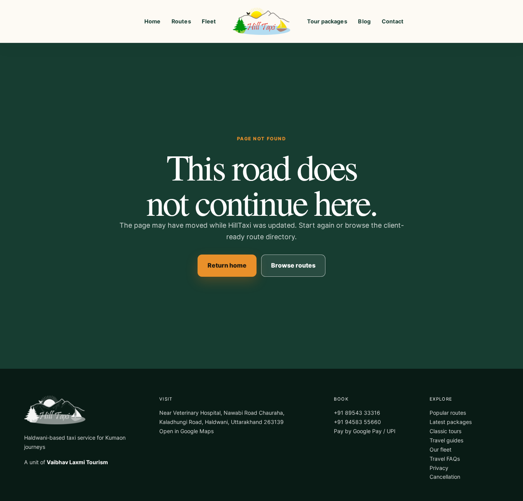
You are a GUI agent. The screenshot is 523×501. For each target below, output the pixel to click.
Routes (181, 21)
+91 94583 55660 (357, 422)
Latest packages (451, 422)
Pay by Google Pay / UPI (365, 431)
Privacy (439, 468)
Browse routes (293, 265)
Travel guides (446, 440)
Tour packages (327, 21)
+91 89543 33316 (357, 412)
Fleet (209, 21)
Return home (227, 265)
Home (152, 21)
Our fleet (440, 449)
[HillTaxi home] (261, 21)
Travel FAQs (445, 458)
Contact (393, 21)
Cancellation (445, 476)
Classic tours (445, 431)
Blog (364, 21)
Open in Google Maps (186, 431)
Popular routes (448, 412)
